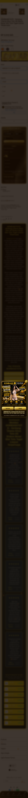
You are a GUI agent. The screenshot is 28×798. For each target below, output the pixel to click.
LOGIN (20, 408)
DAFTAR (8, 408)
